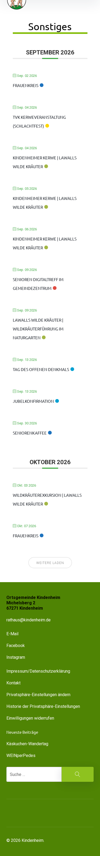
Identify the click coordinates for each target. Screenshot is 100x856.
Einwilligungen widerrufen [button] (30, 718)
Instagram (15, 657)
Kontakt (13, 682)
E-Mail (12, 633)
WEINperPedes (20, 755)
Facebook (15, 645)
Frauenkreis (25, 85)
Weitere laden (50, 563)
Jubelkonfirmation (33, 401)
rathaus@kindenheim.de (29, 619)
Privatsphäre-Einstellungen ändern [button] (38, 694)
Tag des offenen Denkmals (41, 369)
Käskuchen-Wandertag (27, 743)
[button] (37, 813)
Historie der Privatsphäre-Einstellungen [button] (43, 706)
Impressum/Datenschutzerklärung (38, 671)
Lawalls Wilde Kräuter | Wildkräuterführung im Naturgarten (38, 328)
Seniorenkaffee (30, 432)
